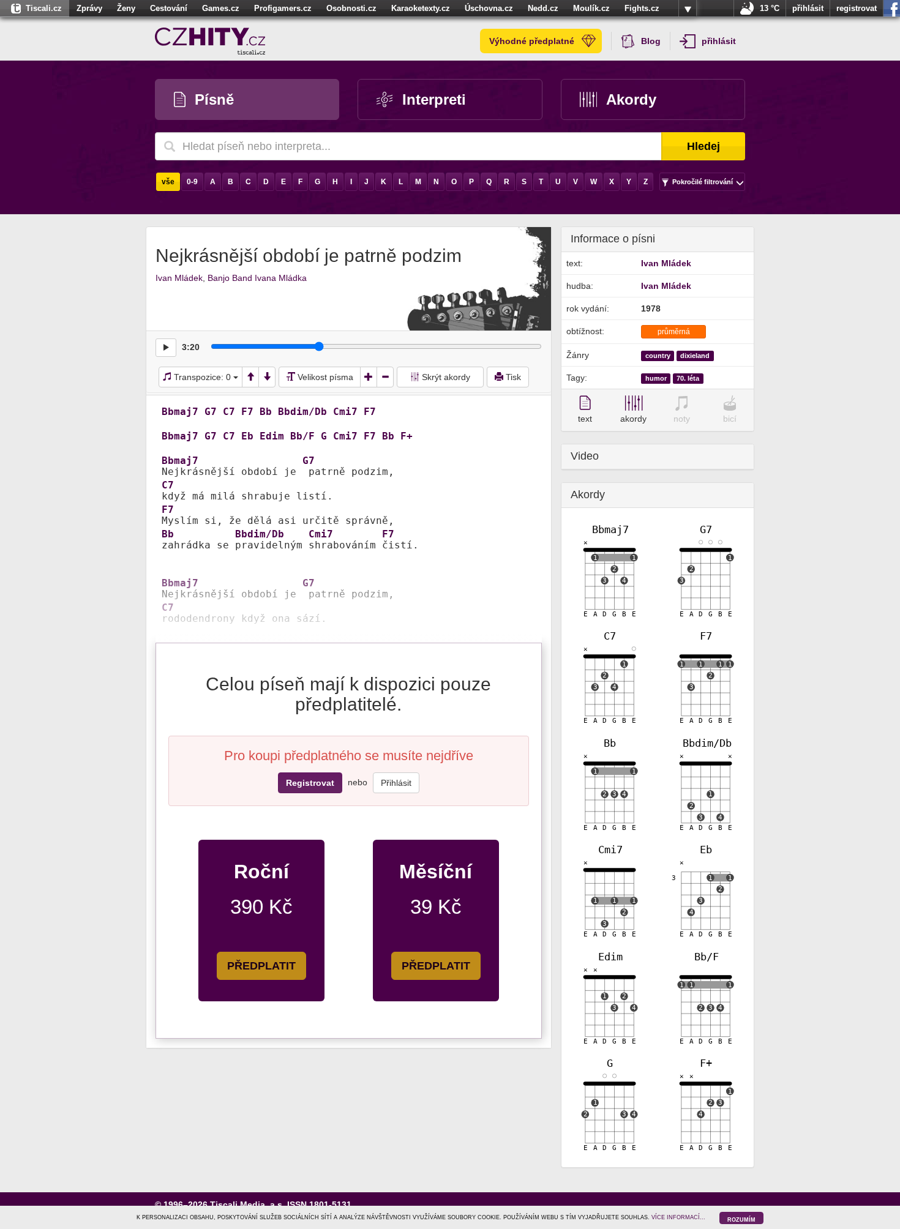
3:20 (191, 347)
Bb (266, 412)
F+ (406, 436)
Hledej (703, 146)
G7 (210, 412)
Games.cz (220, 8)
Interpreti (434, 99)
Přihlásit (396, 783)
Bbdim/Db (302, 412)
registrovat (856, 8)
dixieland (695, 355)
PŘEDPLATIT (261, 966)
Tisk (512, 377)
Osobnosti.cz (351, 8)
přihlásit (807, 8)
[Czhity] (210, 41)
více (687, 8)
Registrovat (310, 783)
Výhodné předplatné (531, 41)
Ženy (126, 8)
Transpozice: (201, 377)
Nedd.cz (543, 8)
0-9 (192, 181)
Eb (247, 436)
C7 (229, 412)
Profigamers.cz (283, 8)
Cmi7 (345, 412)
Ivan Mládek (179, 278)
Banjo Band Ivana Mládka (257, 278)
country (657, 355)
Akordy (631, 99)
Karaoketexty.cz (420, 8)
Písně (214, 99)
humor (656, 378)
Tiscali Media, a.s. (247, 1204)
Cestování (168, 8)
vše (168, 181)
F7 (247, 412)
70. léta (688, 378)
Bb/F (302, 436)
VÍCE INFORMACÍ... (678, 1217)
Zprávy (89, 8)
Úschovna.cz (489, 8)
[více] (687, 8)
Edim (272, 436)
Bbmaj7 (180, 412)
